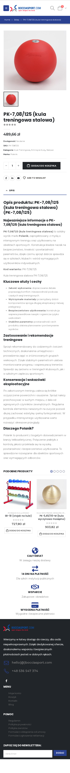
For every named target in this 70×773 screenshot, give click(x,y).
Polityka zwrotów (18, 728)
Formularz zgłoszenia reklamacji (26, 735)
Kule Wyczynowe (44, 513)
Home (7, 19)
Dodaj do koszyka (43, 165)
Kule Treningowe (22, 150)
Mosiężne (57, 513)
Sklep (16, 19)
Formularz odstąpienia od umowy (27, 731)
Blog (11, 704)
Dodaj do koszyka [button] (20, 530)
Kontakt (12, 700)
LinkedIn (12, 178)
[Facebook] (6, 681)
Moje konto (14, 693)
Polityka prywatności (19, 724)
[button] (6, 8)
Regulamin (14, 720)
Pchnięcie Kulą (38, 150)
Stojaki (25, 513)
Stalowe (50, 150)
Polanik (14, 154)
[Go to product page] (18, 494)
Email (18, 178)
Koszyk (12, 697)
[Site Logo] (25, 8)
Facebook (6, 178)
